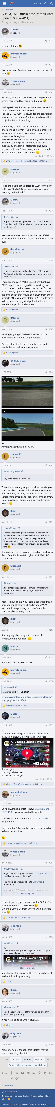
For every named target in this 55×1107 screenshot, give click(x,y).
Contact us (7, 1095)
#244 (51, 180)
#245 (51, 210)
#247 (51, 329)
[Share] (46, 41)
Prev (17, 1059)
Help (47, 1095)
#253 (51, 657)
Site (4, 1098)
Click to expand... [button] (27, 893)
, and (26, 161)
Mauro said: (9, 687)
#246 (51, 260)
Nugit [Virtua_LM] (12, 22)
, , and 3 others (24, 784)
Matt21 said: (9, 943)
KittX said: (8, 583)
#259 (51, 1001)
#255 (51, 725)
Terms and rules (21, 1095)
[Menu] (4, 3)
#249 (51, 465)
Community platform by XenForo (26, 1104)
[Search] (51, 3)
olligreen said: (10, 1007)
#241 (51, 40)
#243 (51, 92)
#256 (51, 803)
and (16, 705)
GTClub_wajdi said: (12, 471)
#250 (51, 522)
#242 (51, 64)
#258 (51, 937)
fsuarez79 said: (10, 528)
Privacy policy (37, 1095)
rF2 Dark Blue (10, 1091)
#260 (51, 1044)
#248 (51, 372)
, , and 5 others (22, 843)
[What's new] (45, 3)
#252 (51, 630)
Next (37, 1059)
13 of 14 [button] (27, 1059)
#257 (51, 862)
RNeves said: (9, 216)
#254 (51, 681)
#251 (51, 577)
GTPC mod (41, 818)
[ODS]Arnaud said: (12, 868)
